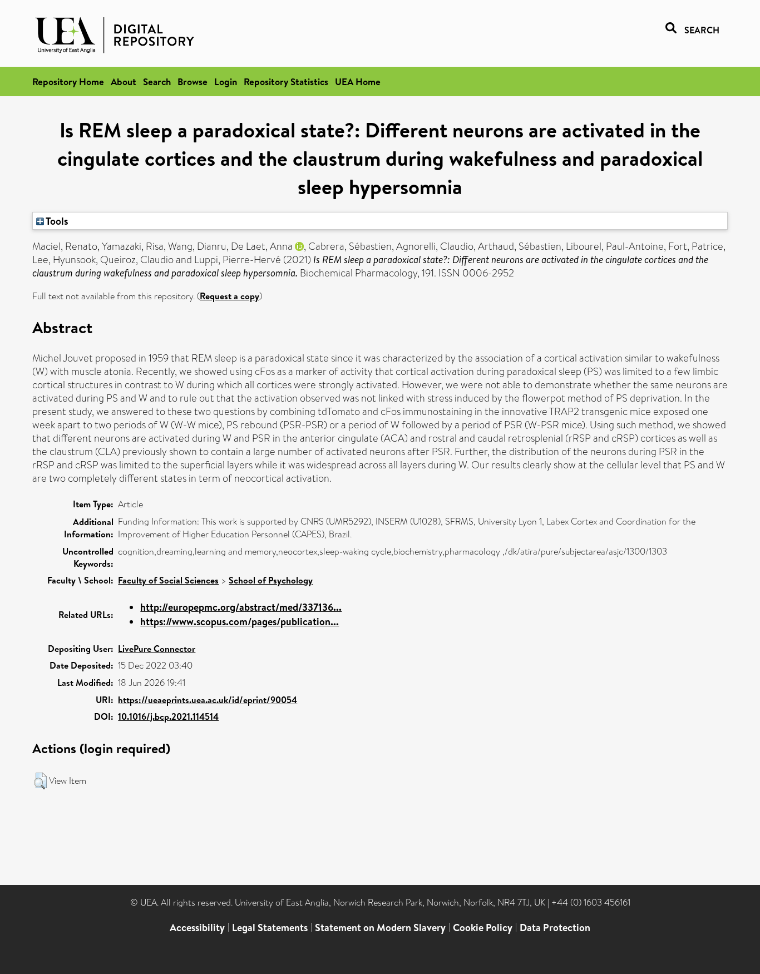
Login (225, 81)
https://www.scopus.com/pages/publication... (239, 622)
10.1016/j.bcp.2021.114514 (168, 716)
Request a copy (229, 296)
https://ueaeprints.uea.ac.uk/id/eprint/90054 (207, 700)
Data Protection (555, 928)
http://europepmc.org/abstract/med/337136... (241, 607)
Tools (56, 221)
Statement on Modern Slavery (380, 928)
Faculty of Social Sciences (168, 580)
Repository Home (68, 81)
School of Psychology (271, 580)
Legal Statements (270, 928)
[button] (40, 781)
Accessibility (197, 928)
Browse (192, 81)
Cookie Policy (482, 928)
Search (157, 81)
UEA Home (358, 81)
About (123, 81)
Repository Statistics (286, 81)
